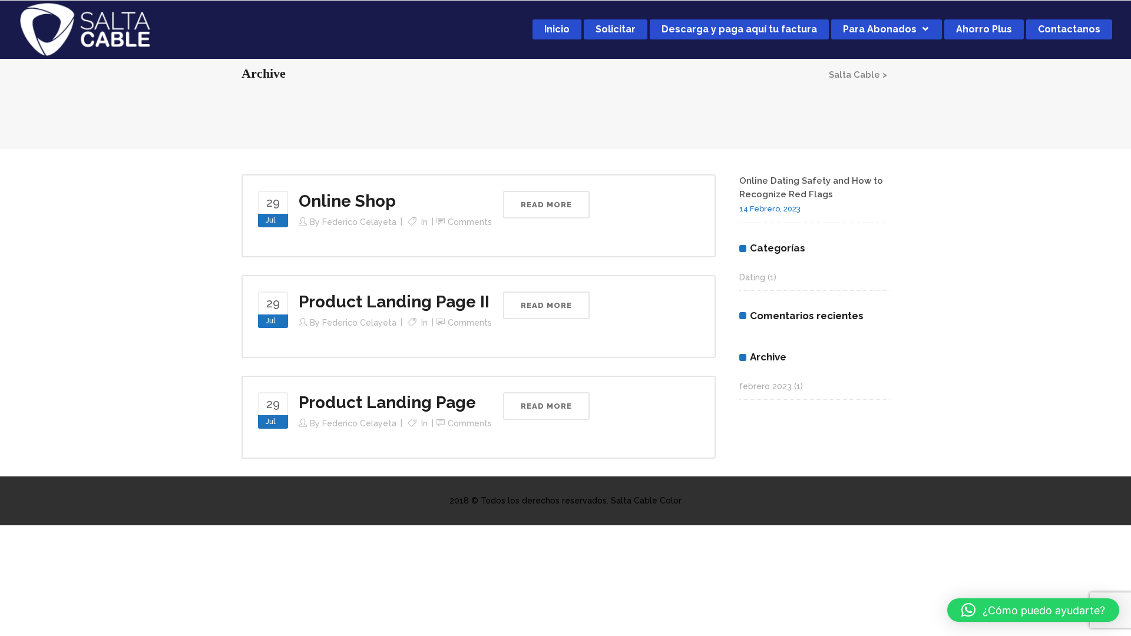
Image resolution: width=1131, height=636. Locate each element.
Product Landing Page (387, 402)
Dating (752, 277)
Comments (470, 222)
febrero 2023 (765, 386)
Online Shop (347, 201)
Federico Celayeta (359, 222)
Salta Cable (854, 74)
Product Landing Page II (394, 302)
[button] (1033, 610)
